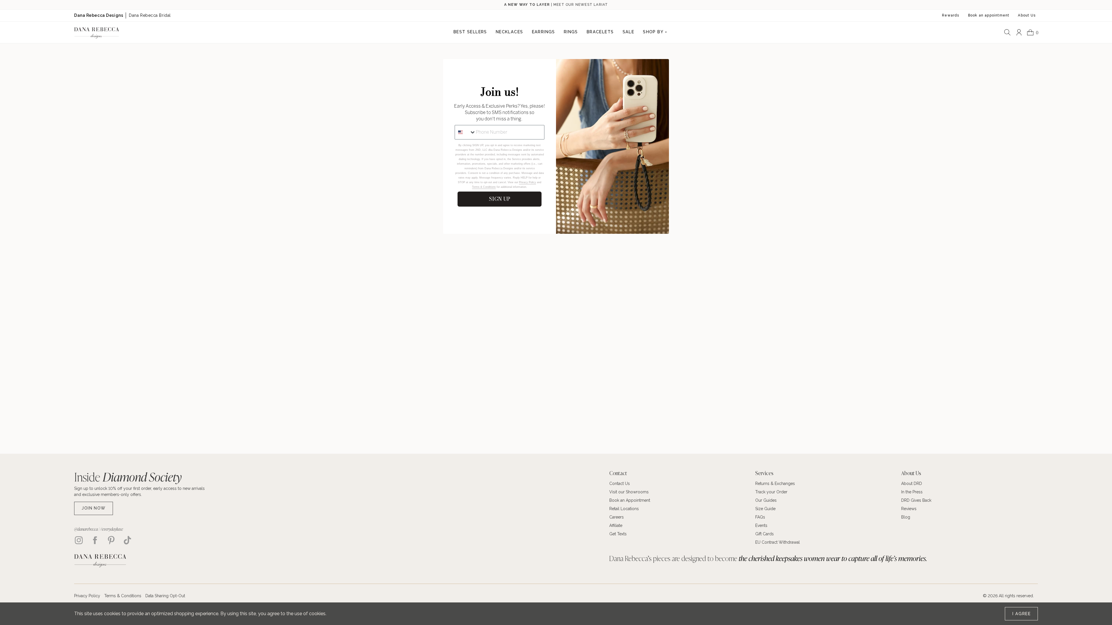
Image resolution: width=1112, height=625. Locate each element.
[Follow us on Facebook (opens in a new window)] (95, 540)
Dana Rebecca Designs (98, 15)
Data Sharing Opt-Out (165, 595)
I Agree (1021, 613)
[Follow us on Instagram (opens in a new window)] (78, 540)
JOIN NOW (93, 508)
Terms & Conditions (484, 186)
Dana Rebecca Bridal (150, 15)
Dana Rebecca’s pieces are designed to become (768, 558)
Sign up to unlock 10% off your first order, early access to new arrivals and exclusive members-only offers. (139, 491)
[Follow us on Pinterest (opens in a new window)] (111, 540)
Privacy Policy (527, 182)
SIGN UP (499, 199)
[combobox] (465, 132)
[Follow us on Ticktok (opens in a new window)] (127, 540)
